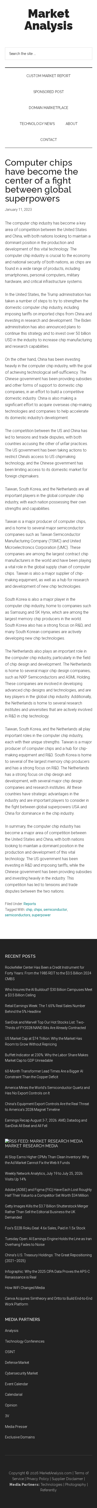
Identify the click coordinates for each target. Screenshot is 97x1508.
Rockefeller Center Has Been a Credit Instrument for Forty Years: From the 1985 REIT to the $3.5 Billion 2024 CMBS (48, 973)
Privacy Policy (38, 1479)
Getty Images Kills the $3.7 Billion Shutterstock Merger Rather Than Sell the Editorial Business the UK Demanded (46, 1212)
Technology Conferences (25, 1341)
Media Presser (16, 1427)
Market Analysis (48, 19)
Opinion (11, 1405)
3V (7, 1416)
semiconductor (55, 910)
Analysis (11, 1331)
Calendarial (13, 1394)
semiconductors (17, 915)
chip (29, 910)
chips (38, 910)
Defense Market (17, 1363)
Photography (75, 1485)
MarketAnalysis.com (56, 1473)
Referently (48, 1490)
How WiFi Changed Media (25, 1288)
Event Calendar (16, 1384)
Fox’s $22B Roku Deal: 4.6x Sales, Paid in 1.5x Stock (45, 1228)
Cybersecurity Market (21, 1373)
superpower (41, 915)
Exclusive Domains (20, 1437)
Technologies (51, 1485)
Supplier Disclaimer (67, 1479)
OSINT (10, 1352)
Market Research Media (31, 1146)
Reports (30, 904)
